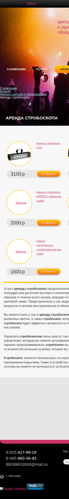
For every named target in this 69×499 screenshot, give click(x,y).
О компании (16, 69)
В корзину (48, 173)
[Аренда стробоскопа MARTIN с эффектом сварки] (19, 202)
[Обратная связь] (10, 4)
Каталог (5, 91)
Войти (31, 3)
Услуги (41, 69)
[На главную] (2, 4)
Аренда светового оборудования (23, 94)
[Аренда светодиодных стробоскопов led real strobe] (19, 251)
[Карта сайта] (17, 4)
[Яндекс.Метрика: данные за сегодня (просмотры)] (13, 488)
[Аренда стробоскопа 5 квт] (19, 153)
